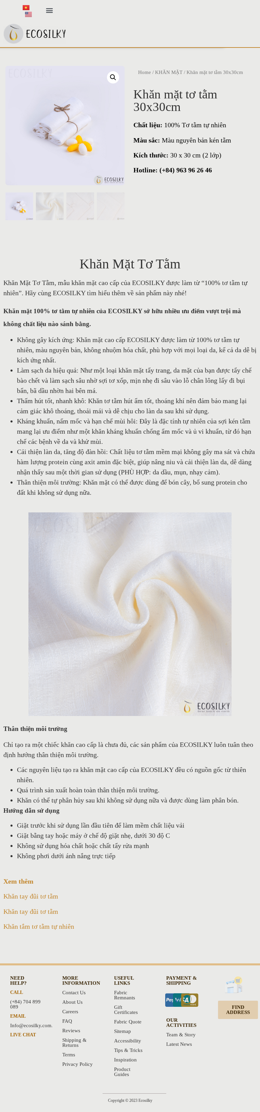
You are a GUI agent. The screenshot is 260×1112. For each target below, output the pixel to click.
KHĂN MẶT (168, 72)
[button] (49, 10)
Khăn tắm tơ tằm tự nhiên (38, 926)
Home (144, 72)
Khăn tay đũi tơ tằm (30, 896)
